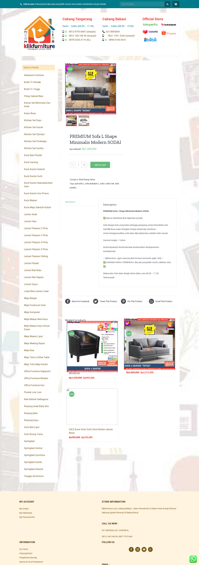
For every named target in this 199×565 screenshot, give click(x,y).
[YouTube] (144, 549)
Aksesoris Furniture (34, 75)
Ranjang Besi (31, 413)
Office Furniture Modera (36, 378)
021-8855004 (108, 530)
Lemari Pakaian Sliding (36, 256)
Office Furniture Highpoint (37, 371)
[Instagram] (137, 549)
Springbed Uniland (33, 469)
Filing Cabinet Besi (33, 96)
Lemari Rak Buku (33, 270)
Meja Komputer (32, 312)
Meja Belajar (30, 298)
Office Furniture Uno (34, 385)
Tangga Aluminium (34, 476)
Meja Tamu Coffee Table (36, 357)
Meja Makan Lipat (33, 336)
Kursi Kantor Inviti (33, 176)
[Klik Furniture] (39, 16)
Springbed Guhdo (33, 462)
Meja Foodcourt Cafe (35, 305)
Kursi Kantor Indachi (34, 169)
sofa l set (110, 183)
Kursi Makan (30, 200)
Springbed (29, 441)
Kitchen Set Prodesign (35, 141)
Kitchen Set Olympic (34, 134)
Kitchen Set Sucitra (34, 148)
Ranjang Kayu (31, 420)
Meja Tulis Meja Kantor (36, 364)
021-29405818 (121, 530)
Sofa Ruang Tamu (87, 179)
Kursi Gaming (31, 162)
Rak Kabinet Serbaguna (36, 399)
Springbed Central (33, 448)
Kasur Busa (30, 113)
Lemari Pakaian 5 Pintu (36, 249)
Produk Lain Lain (33, 392)
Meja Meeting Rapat (34, 343)
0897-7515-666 (125, 536)
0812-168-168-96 (110, 536)
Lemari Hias (30, 221)
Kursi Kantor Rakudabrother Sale (38, 185)
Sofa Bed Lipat (31, 427)
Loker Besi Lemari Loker (36, 291)
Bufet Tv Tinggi (32, 89)
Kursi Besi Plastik (33, 155)
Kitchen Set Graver (33, 127)
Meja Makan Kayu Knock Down (37, 328)
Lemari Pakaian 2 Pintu (36, 228)
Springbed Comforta (34, 455)
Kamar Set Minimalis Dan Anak (37, 104)
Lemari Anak (30, 214)
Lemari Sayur (31, 284)
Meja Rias (29, 350)
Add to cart (100, 164)
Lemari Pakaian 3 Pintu (36, 235)
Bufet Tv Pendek (32, 82)
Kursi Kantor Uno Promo (36, 193)
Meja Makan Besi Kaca (36, 319)
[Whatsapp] (150, 549)
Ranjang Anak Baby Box (36, 406)
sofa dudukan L (92, 183)
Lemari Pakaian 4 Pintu (36, 242)
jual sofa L (79, 183)
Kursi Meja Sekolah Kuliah (37, 207)
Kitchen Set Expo (32, 120)
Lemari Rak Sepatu (34, 277)
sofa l (102, 183)
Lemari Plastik (31, 263)
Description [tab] (70, 202)
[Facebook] (131, 549)
